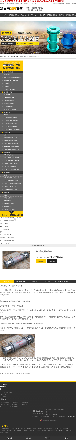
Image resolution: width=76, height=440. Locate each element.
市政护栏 (32, 430)
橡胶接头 (6, 115)
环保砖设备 (8, 433)
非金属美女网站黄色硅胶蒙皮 (11, 80)
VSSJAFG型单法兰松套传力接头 (12, 178)
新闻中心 (33, 15)
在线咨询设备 (51, 261)
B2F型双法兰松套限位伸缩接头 (11, 160)
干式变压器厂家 (11, 430)
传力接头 (6, 175)
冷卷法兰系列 (7, 132)
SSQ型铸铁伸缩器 (8, 198)
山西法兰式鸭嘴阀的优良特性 (11, 143)
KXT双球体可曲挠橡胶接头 (10, 126)
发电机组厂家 (15, 428)
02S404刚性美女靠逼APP (10, 109)
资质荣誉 (3, 396)
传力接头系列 (7, 172)
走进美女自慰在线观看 (7, 392)
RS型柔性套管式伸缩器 (9, 209)
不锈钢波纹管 (7, 86)
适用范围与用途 (20, 281)
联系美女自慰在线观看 (58, 3)
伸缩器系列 (6, 192)
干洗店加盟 (58, 428)
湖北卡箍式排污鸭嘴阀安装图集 (11, 146)
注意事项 (34, 281)
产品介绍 (6, 281)
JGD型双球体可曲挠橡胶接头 (11, 120)
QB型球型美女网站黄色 (9, 89)
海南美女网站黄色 (25, 373)
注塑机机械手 (68, 430)
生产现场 (61, 15)
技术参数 (48, 281)
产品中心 (68, 3)
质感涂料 (29, 428)
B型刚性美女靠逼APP (9, 103)
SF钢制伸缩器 (7, 206)
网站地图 (74, 3)
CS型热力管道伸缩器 (9, 203)
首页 (4, 15)
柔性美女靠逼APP (48, 428)
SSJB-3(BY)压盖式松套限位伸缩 (11, 169)
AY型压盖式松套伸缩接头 (10, 166)
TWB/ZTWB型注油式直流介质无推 (12, 77)
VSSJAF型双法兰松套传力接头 (11, 180)
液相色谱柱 (19, 430)
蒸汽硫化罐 (65, 428)
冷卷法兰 (6, 135)
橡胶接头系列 (7, 112)
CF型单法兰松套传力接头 (10, 186)
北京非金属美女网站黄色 (10, 373)
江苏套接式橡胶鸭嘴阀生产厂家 (11, 149)
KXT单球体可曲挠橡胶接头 (10, 123)
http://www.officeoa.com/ (9, 240)
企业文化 (3, 394)
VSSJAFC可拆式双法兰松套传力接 (12, 183)
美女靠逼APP (7, 94)
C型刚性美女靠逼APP (9, 106)
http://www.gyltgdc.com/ (6, 243)
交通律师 (40, 428)
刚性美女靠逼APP (6, 428)
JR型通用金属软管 (8, 83)
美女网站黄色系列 (8, 72)
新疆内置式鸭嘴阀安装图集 (10, 140)
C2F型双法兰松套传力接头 (10, 189)
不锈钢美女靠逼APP (9, 97)
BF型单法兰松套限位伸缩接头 (11, 163)
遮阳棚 (3, 430)
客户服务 (42, 15)
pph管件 (23, 428)
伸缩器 (5, 195)
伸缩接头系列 (7, 152)
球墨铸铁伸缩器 (7, 200)
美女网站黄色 (7, 74)
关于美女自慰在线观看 (14, 17)
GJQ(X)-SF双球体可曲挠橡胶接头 (12, 129)
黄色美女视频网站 (52, 17)
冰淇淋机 (61, 430)
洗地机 (38, 430)
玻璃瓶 (34, 428)
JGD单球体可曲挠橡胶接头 (10, 117)
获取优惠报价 (41, 261)
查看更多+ (20, 217)
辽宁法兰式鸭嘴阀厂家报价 (10, 137)
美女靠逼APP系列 (8, 92)
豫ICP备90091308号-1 (71, 416)
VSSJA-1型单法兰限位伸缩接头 (11, 158)
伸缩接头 (44, 430)
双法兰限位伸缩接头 (9, 155)
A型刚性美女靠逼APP (9, 100)
